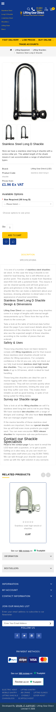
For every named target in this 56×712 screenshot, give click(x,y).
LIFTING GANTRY (28, 690)
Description (28, 255)
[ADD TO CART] (14, 494)
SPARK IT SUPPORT (25, 706)
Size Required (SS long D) (17, 199)
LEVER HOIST (39, 696)
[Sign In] (46, 9)
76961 (39, 10)
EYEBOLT (26, 696)
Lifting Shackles (39, 50)
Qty (3, 226)
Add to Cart (15, 235)
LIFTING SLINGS (41, 693)
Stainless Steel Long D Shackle (29, 53)
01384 (39, 8)
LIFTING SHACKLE (10, 696)
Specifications (28, 260)
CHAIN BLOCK (8, 698)
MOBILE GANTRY (9, 693)
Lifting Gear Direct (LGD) (41, 169)
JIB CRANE (25, 693)
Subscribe (51, 623)
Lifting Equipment (22, 50)
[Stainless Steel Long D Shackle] (28, 91)
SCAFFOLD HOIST (26, 698)
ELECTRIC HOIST (9, 690)
